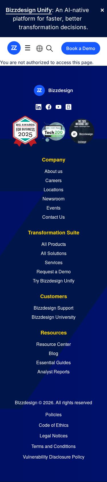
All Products (53, 244)
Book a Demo (80, 48)
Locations (53, 189)
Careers (53, 180)
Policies (53, 414)
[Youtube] (58, 105)
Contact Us (53, 217)
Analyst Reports (53, 371)
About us (53, 171)
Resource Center (53, 344)
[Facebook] (48, 105)
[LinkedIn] (38, 105)
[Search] (49, 48)
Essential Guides (53, 362)
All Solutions (53, 253)
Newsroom (53, 198)
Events (53, 207)
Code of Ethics (53, 425)
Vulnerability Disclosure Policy (53, 456)
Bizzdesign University (54, 317)
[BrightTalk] (68, 105)
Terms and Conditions (53, 446)
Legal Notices (54, 435)
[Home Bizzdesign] (14, 48)
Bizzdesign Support (53, 307)
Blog (53, 353)
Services (53, 262)
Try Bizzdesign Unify (53, 280)
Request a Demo (54, 271)
